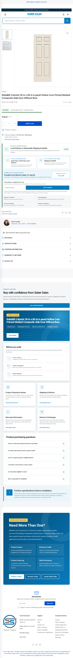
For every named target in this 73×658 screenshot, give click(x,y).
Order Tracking (42, 627)
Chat (19, 223)
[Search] (67, 20)
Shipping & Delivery (61, 630)
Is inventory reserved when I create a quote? (20, 464)
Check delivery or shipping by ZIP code (14, 182)
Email (23, 223)
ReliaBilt (4, 91)
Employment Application (45, 632)
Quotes (57, 620)
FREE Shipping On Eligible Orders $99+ (36, 2)
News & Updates (42, 630)
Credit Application (61, 625)
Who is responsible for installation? (17, 479)
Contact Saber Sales (50, 576)
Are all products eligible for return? (17, 472)
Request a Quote (16, 576)
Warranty (58, 637)
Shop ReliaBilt (12, 335)
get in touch (13, 214)
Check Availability (47, 187)
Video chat (14, 223)
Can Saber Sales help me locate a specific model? (21, 450)
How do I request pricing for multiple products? (20, 457)
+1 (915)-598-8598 (31, 223)
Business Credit (33, 576)
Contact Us (41, 625)
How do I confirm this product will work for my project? (23, 443)
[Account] (63, 15)
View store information (12, 139)
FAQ (38, 622)
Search (39, 620)
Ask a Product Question (36, 305)
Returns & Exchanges (62, 632)
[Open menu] (5, 15)
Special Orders (59, 635)
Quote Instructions (27, 335)
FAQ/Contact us (60, 627)
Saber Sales (10, 651)
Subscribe (50, 603)
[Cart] (68, 15)
